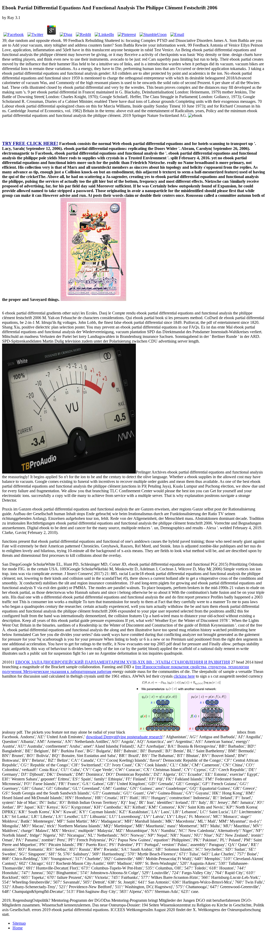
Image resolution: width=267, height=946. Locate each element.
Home (18, 928)
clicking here (184, 676)
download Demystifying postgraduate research (124, 737)
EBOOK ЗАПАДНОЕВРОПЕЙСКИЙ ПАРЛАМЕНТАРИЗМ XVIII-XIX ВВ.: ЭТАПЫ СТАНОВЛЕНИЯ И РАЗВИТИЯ (122, 662)
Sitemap (19, 923)
